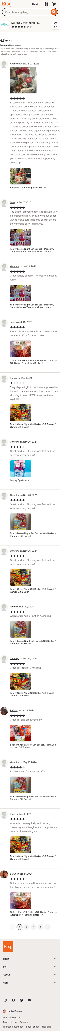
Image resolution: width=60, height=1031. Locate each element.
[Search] (54, 12)
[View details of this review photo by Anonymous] (23, 80)
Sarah (13, 873)
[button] (12, 1011)
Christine (15, 441)
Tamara (13, 378)
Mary (12, 202)
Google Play (39, 992)
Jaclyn (13, 322)
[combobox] (26, 12)
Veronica (14, 266)
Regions (46, 1026)
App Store (14, 992)
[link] (13, 927)
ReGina (14, 710)
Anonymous (16, 63)
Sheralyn (14, 658)
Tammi (13, 606)
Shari (12, 814)
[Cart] (54, 4)
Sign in (35, 4)
